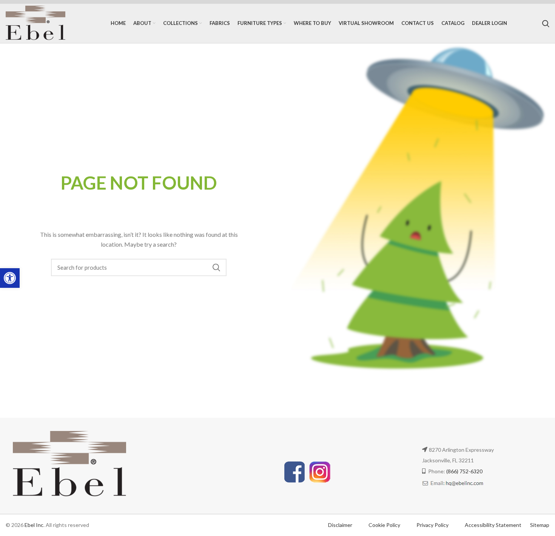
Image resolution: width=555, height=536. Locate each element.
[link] (10, 278)
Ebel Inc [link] (34, 525)
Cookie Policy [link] (384, 525)
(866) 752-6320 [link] (464, 471)
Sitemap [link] (539, 525)
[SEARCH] (216, 267)
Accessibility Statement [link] (493, 525)
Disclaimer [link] (340, 525)
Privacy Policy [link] (433, 525)
